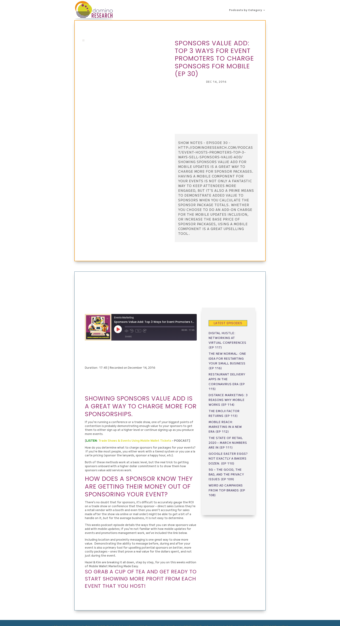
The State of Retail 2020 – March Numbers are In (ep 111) (228, 442)
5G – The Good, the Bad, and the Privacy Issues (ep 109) (226, 474)
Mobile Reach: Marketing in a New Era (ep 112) (225, 427)
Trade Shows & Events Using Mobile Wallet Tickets (134, 440)
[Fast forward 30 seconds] (144, 331)
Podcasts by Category (245, 10)
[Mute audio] (126, 330)
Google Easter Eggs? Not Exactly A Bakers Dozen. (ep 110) (228, 458)
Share (128, 336)
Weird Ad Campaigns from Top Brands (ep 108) (227, 490)
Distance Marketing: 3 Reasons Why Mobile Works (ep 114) (228, 400)
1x (138, 331)
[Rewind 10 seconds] (132, 331)
